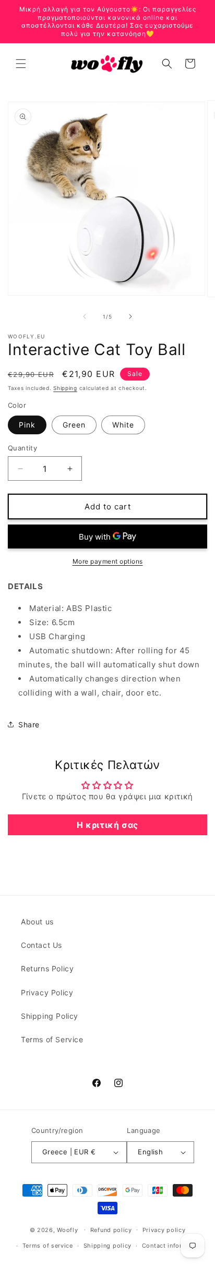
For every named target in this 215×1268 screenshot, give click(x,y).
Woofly (67, 1229)
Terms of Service (52, 1039)
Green (74, 424)
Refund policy (111, 1230)
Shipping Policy (49, 1015)
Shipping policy (107, 1245)
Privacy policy (164, 1230)
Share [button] (29, 724)
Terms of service (47, 1245)
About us (37, 921)
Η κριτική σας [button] (107, 825)
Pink (27, 424)
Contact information (172, 1245)
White (123, 424)
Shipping (65, 388)
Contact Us (41, 945)
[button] (20, 63)
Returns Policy (47, 968)
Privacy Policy (47, 992)
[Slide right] (130, 316)
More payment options (108, 561)
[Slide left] (84, 316)
